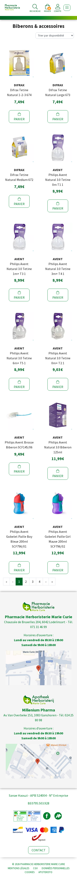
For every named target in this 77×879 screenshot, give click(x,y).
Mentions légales (18, 868)
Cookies (29, 872)
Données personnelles (55, 868)
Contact (39, 850)
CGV (35, 868)
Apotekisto (45, 872)
